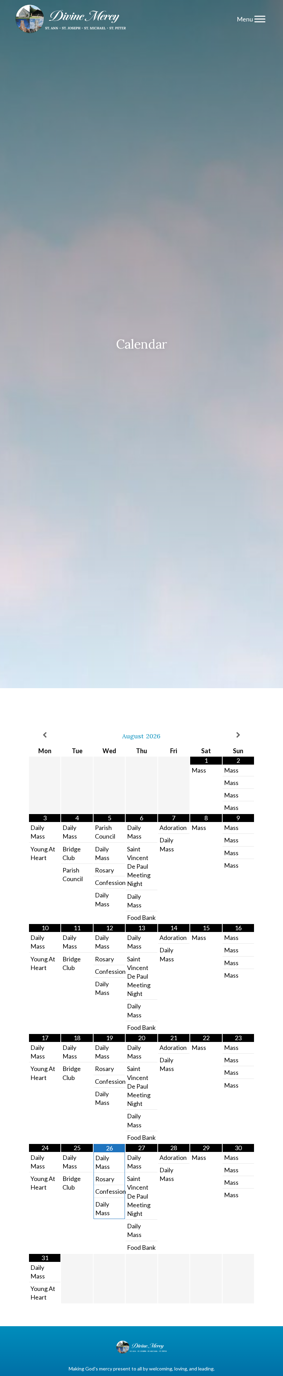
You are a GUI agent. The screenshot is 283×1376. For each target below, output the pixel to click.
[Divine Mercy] (70, 19)
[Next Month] (238, 735)
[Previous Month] (44, 735)
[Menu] (259, 19)
